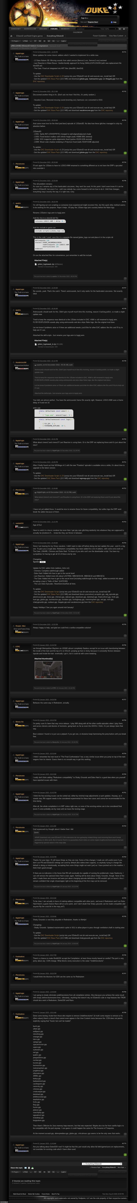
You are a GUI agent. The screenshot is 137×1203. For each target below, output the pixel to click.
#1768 (124, 992)
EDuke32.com (30, 29)
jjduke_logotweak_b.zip (47, 344)
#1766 (124, 955)
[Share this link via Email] (25, 1168)
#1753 (124, 522)
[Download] (32, 1168)
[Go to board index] (58, 13)
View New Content (116, 36)
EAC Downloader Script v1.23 (52, 76)
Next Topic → (122, 1167)
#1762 (124, 826)
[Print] (29, 1168)
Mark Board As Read (19, 1194)
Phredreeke (20, 164)
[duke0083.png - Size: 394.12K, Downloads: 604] (48, 670)
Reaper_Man (20, 626)
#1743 (124, 120)
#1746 (124, 201)
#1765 (124, 916)
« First (25, 41)
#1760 (124, 774)
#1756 (124, 645)
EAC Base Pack (53, 79)
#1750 (124, 439)
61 (53, 41)
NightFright (20, 53)
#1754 (124, 543)
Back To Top (55, 1194)
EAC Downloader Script (50, 150)
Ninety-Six (20, 722)
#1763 (124, 857)
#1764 (124, 898)
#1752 (124, 488)
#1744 (124, 162)
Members (65, 29)
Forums (54, 29)
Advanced (119, 29)
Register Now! (93, 22)
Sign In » (84, 18)
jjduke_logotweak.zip (46, 264)
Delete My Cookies (34, 1194)
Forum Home (46, 1194)
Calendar (77, 32)
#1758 (124, 720)
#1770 (124, 1143)
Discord (43, 29)
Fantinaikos (20, 956)
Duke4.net (15, 29)
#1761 (124, 792)
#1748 (124, 308)
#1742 (124, 91)
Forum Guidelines (100, 36)
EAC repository (39, 81)
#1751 (124, 462)
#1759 (124, 753)
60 (49, 41)
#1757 (124, 699)
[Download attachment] (36, 264)
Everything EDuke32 (55, 36)
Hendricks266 (21, 362)
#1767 (124, 973)
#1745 (124, 180)
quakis (18, 203)
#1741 (124, 52)
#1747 (124, 288)
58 (40, 41)
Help (114, 22)
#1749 (124, 361)
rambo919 (19, 523)
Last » (63, 41)
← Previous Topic (95, 1167)
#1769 (124, 1012)
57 (35, 41)
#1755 (124, 624)
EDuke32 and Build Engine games (29, 36)
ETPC (18, 646)
